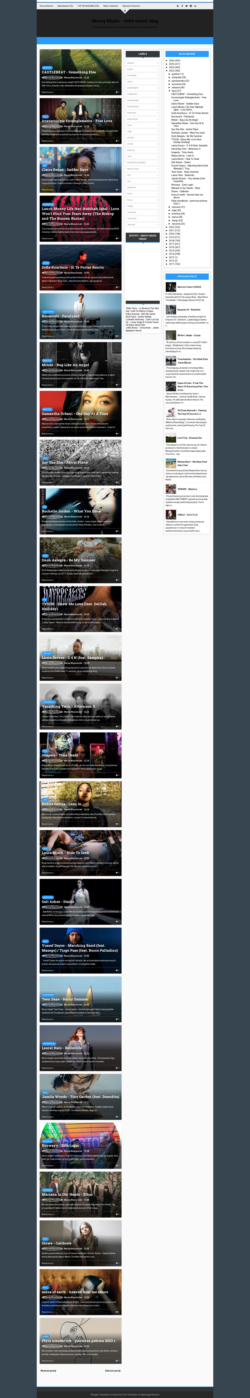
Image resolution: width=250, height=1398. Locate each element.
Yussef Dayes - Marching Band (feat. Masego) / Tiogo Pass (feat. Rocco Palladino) (80, 948)
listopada (177, 77)
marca (175, 217)
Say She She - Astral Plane (65, 462)
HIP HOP (130, 138)
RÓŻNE (45, 1336)
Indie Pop (47, 68)
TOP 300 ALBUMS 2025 (88, 6)
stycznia (176, 223)
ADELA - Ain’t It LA (188, 514)
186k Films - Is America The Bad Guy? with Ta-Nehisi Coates (142, 309)
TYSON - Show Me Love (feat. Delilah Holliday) (186, 141)
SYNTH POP (48, 897)
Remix (129, 200)
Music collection (110, 6)
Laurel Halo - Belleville (62, 1048)
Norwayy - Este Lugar (60, 1145)
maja (174, 210)
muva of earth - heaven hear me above (75, 1292)
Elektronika (48, 312)
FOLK (129, 125)
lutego (175, 220)
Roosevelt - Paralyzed (60, 316)
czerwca (176, 207)
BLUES (130, 69)
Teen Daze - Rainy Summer (65, 999)
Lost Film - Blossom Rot (190, 437)
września (176, 84)
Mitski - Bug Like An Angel (65, 365)
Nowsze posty (48, 1370)
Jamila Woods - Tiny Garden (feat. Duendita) (80, 1096)
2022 (172, 227)
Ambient (130, 63)
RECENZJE (131, 188)
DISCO (129, 82)
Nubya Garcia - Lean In (61, 804)
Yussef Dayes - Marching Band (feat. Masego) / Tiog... (189, 167)
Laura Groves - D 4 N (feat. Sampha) (72, 657)
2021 (172, 230)
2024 (172, 67)
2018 (172, 240)
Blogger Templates (100, 1394)
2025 (172, 64)
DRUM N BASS (133, 100)
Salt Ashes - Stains (58, 901)
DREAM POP (132, 94)
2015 (172, 250)
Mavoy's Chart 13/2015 (189, 287)
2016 (172, 247)
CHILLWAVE (131, 76)
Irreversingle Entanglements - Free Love (77, 121)
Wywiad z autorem (131, 6)
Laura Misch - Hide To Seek (65, 852)
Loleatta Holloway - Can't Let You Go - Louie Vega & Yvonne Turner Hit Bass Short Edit (142, 322)
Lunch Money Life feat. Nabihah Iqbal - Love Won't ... (187, 108)
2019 (172, 237)
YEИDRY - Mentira (187, 489)
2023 (172, 70)
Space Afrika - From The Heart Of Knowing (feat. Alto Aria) (193, 386)
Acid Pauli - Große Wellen (138, 316)
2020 (172, 233)
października (178, 80)
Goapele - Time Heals (60, 755)
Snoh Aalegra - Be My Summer (68, 560)
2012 (172, 260)
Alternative (48, 205)
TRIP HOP (131, 225)
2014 (172, 254)
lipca (174, 90)
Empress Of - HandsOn (189, 309)
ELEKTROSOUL (133, 107)
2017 (172, 244)
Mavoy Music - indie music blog (125, 21)
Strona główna (46, 6)
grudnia (176, 74)
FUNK (129, 132)
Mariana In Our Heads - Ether (67, 1194)
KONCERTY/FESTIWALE (136, 163)
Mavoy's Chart (133, 169)
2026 (172, 60)
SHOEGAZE (47, 1141)
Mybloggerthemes (150, 1394)
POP (129, 175)
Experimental (49, 702)
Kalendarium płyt (65, 6)
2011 (172, 264)
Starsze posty (113, 1370)
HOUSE (46, 263)
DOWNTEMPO (132, 88)
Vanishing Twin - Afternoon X (68, 706)
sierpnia (176, 87)
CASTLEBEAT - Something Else (69, 72)
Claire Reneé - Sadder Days (65, 169)
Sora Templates (130, 1394)
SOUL (45, 458)
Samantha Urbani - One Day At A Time (75, 413)
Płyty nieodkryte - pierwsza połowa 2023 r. (79, 1340)
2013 (172, 257)
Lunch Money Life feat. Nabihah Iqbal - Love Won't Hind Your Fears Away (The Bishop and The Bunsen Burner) (80, 213)
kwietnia (176, 213)
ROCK (129, 194)
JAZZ (45, 117)
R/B (44, 165)
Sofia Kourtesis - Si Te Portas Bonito (73, 267)
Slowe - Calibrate (56, 1243)
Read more (47, 92)
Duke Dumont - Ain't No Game (140, 314)
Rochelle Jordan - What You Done (71, 511)
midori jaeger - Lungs (189, 335)
